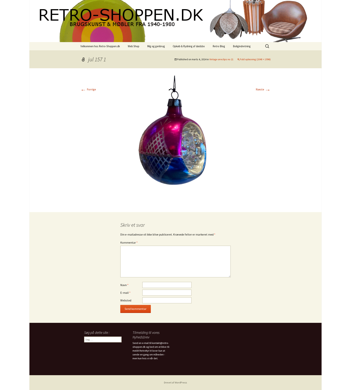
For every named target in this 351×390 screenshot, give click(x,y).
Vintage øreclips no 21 (221, 59)
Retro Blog (219, 46)
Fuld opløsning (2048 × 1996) (255, 59)
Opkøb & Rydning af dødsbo (189, 46)
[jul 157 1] (175, 140)
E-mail (125, 292)
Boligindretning (242, 46)
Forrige (88, 89)
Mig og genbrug (156, 46)
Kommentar (129, 242)
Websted (125, 300)
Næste (263, 89)
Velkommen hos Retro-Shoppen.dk (100, 46)
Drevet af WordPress (175, 382)
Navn (124, 285)
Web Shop (133, 46)
